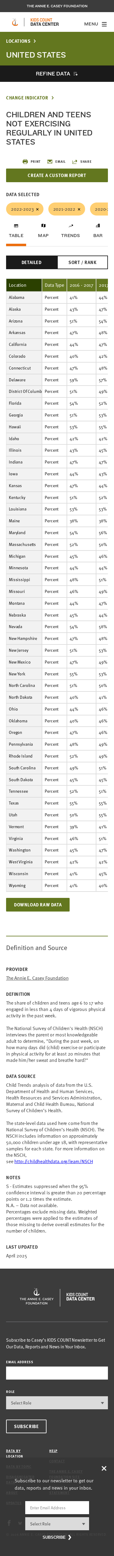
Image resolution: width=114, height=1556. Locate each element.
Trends (70, 235)
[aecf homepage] (15, 22)
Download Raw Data (38, 904)
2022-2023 (22, 208)
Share (86, 161)
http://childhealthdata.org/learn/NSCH (53, 1161)
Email (60, 161)
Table (16, 235)
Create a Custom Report (57, 175)
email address (19, 1362)
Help (53, 1450)
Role (10, 1391)
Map (43, 235)
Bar (98, 235)
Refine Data (53, 73)
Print (36, 161)
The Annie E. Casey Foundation (57, 6)
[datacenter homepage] (44, 22)
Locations (18, 41)
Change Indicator (27, 98)
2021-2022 (64, 208)
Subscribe (26, 1426)
